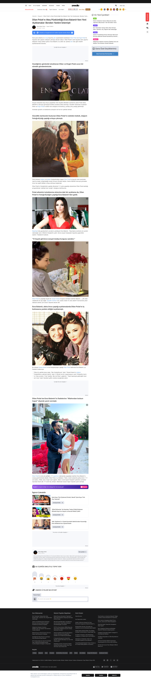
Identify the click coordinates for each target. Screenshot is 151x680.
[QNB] (101, 9)
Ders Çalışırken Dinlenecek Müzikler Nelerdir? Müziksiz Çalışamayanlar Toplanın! (106, 630)
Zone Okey (82, 9)
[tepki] (34, 578)
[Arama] (116, 5)
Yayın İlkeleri (86, 660)
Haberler (34, 16)
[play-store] (105, 666)
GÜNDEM (44, 5)
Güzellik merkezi (52, 300)
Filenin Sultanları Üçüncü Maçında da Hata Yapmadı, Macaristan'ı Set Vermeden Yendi (104, 21)
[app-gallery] (114, 666)
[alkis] (120, 9)
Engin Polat (82, 38)
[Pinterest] (117, 660)
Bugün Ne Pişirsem (92, 653)
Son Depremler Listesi (80, 619)
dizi (71, 41)
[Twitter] (110, 660)
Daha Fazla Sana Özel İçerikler (104, 53)
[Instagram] (104, 660)
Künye (91, 660)
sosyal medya (56, 298)
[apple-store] (96, 666)
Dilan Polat (73, 38)
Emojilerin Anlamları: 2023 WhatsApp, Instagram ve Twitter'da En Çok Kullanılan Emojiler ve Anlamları (85, 636)
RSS (94, 660)
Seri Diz (88, 9)
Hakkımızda (35, 660)
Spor (95, 18)
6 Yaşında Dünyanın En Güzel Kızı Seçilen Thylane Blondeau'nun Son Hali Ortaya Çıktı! (63, 640)
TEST (30, 5)
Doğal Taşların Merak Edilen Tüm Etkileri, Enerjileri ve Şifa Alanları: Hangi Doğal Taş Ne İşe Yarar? (85, 632)
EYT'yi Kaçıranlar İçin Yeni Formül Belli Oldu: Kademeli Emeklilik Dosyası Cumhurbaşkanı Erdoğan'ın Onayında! (41, 642)
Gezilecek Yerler (103, 653)
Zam (46, 653)
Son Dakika (82, 653)
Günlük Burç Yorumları (61, 653)
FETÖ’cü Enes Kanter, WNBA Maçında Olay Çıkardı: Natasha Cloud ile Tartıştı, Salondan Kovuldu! (63, 629)
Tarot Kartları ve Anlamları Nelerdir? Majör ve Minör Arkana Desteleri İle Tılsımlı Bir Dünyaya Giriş (108, 618)
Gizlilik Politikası (48, 660)
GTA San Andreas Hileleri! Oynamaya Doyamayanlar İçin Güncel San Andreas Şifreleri (107, 642)
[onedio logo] (75, 5)
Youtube (52, 653)
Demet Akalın (43, 367)
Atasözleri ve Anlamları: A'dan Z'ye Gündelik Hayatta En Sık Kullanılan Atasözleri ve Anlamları (83, 640)
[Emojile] (114, 9)
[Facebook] (107, 660)
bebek (49, 179)
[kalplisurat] (123, 9)
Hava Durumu (78, 616)
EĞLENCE (51, 5)
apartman (56, 476)
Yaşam (95, 25)
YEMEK (58, 5)
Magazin (40, 16)
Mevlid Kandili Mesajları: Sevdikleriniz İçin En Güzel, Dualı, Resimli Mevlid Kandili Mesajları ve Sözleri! (63, 623)
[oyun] (117, 9)
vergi (46, 38)
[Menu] (26, 5)
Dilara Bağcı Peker (45, 26)
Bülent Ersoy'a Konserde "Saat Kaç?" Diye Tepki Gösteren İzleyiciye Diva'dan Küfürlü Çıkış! (63, 618)
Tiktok (75, 653)
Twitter (34, 653)
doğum (43, 179)
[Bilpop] (110, 9)
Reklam (63, 660)
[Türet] (104, 9)
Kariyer (70, 660)
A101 (71, 653)
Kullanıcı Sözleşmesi (78, 660)
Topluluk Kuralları (56, 660)
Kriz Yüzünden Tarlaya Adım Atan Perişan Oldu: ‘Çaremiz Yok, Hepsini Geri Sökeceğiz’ (105, 28)
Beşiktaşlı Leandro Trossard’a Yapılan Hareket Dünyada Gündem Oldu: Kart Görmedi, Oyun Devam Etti (63, 645)
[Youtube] (114, 660)
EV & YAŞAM (36, 5)
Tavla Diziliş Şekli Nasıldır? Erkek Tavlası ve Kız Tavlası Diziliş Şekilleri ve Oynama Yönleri (85, 644)
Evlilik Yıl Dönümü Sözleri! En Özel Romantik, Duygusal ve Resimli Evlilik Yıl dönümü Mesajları (84, 624)
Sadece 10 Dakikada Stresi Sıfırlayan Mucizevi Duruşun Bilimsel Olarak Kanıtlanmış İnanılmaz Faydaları (106, 35)
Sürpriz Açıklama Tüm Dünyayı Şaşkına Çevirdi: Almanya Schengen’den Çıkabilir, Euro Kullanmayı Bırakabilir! (63, 634)
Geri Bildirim (41, 660)
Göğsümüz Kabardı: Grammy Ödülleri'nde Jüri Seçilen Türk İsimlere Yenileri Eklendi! (105, 42)
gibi (54, 38)
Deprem (41, 653)
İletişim (66, 660)
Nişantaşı (35, 231)
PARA (63, 5)
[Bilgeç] (107, 9)
